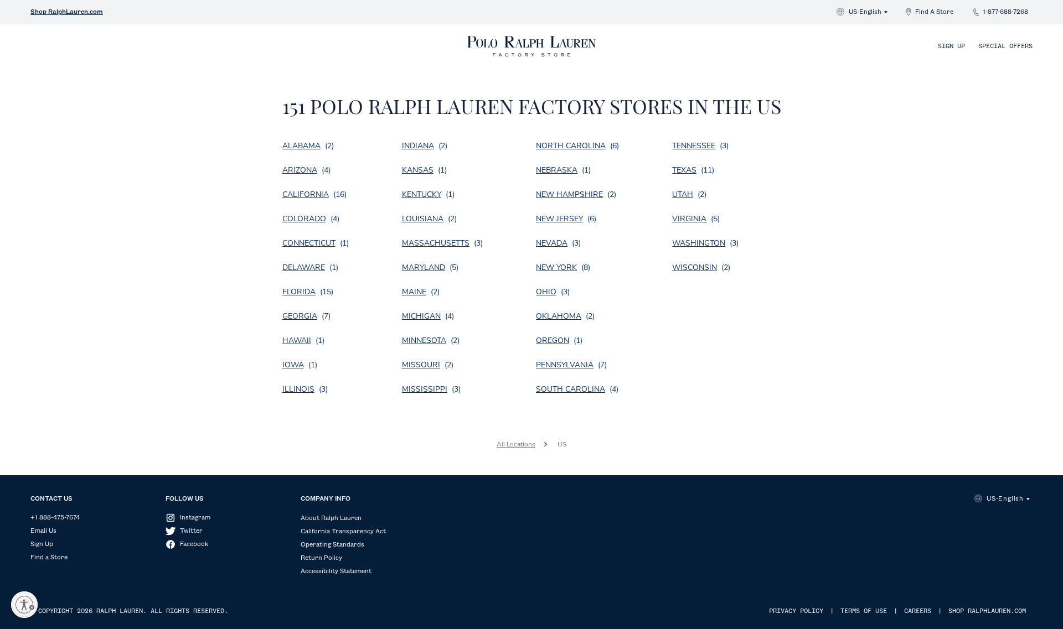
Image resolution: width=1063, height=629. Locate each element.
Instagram (195, 517)
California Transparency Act (343, 531)
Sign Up (951, 46)
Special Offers (1005, 46)
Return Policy (321, 558)
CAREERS (917, 611)
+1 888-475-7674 (55, 517)
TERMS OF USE (863, 611)
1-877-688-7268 (1005, 12)
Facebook (194, 544)
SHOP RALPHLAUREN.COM (987, 611)
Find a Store (49, 557)
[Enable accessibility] (24, 604)
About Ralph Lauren (331, 518)
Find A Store (934, 12)
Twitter (191, 531)
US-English (865, 12)
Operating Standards (332, 545)
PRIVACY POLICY (796, 611)
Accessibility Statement (336, 571)
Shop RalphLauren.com (66, 12)
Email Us (43, 531)
